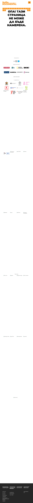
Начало (4, 491)
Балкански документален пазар (5, 499)
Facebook (12, 492)
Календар (4, 495)
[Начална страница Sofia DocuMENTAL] (9, 3)
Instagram (12, 493)
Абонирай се (26, 492)
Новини (4, 496)
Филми (4, 494)
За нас (3, 492)
